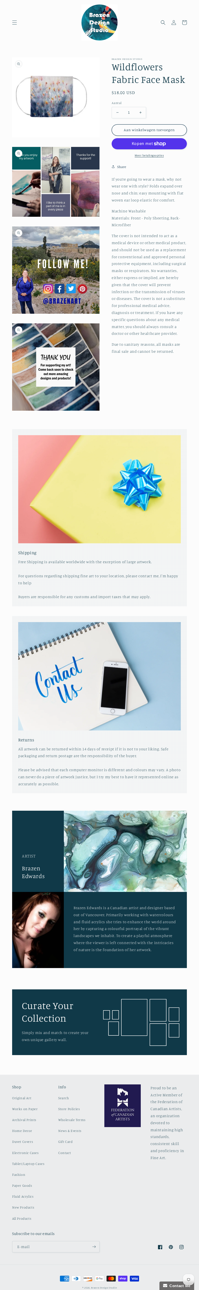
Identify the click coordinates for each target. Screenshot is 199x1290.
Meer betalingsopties (149, 155)
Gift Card (65, 1141)
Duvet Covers (22, 1141)
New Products (23, 1207)
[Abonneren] (94, 1246)
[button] (14, 22)
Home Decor (22, 1131)
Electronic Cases (25, 1153)
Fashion (18, 1174)
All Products (21, 1218)
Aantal (117, 103)
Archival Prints (24, 1120)
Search (63, 1098)
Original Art (21, 1098)
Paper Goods (22, 1185)
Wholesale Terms (72, 1120)
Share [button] (121, 167)
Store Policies (69, 1109)
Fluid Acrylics (22, 1196)
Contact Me (179, 1286)
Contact (64, 1153)
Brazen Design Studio (104, 1287)
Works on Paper (25, 1109)
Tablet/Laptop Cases (28, 1164)
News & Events (70, 1131)
